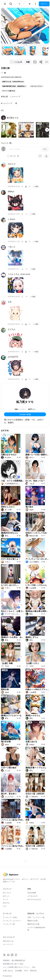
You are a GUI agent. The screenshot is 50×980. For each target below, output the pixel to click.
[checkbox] (8, 156)
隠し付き (13, 156)
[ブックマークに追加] (35, 62)
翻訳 (2, 110)
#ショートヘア (6, 103)
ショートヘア (15, 96)
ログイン (44, 4)
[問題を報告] (29, 186)
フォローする (25, 414)
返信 (36, 186)
